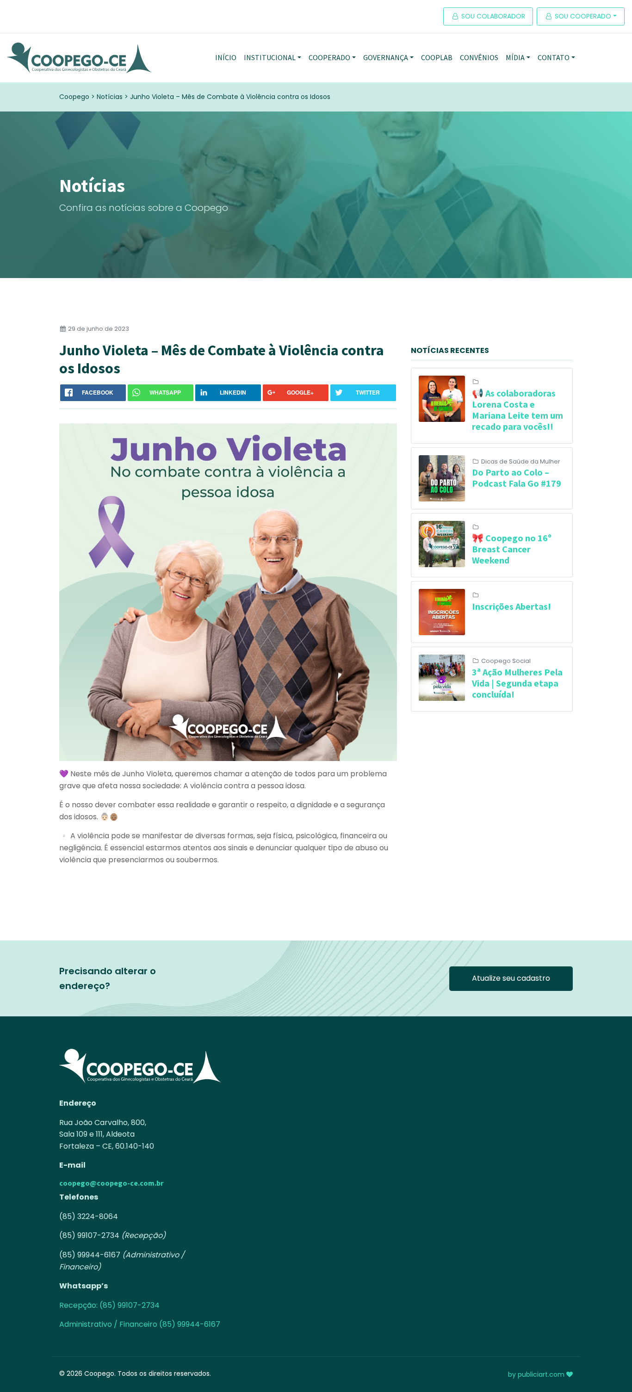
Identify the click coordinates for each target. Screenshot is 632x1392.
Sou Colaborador (492, 16)
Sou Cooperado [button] (582, 16)
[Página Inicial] (79, 58)
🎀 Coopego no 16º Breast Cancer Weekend (511, 549)
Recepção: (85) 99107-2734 (109, 1305)
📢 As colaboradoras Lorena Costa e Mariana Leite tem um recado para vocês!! (517, 409)
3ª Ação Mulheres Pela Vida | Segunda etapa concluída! (517, 683)
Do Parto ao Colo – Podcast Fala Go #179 (516, 477)
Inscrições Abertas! (511, 606)
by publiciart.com (537, 1374)
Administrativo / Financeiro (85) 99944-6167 (139, 1324)
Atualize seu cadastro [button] (511, 978)
